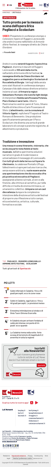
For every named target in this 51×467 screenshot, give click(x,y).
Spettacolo (16, 12)
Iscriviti (41, 365)
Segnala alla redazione (19, 456)
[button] (46, 14)
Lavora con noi (37, 458)
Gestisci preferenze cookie (22, 458)
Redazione (6, 456)
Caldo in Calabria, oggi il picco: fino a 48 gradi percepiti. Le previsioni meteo (27, 301)
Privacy (30, 456)
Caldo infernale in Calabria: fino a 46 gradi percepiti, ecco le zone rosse (26, 292)
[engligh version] (8, 5)
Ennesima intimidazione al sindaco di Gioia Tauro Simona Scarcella (26, 311)
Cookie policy (38, 456)
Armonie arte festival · (14, 263)
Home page (6, 12)
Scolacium (31, 263)
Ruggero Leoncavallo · (29, 261)
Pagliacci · (12, 261)
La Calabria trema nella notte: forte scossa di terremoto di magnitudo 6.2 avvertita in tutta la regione (26, 335)
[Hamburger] (3, 5)
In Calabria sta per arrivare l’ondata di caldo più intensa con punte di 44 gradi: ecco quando (26, 323)
